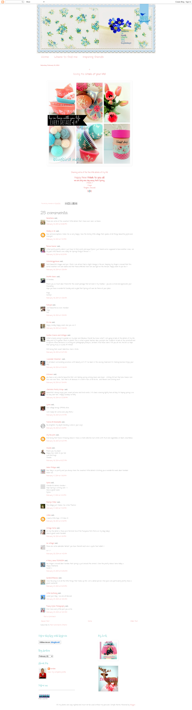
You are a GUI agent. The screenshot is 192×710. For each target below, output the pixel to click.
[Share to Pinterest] (76, 203)
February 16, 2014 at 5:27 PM (56, 441)
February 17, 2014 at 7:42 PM (56, 508)
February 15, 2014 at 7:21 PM (56, 239)
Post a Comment (50, 617)
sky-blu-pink (50, 435)
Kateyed (49, 305)
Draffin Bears (51, 277)
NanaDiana (50, 218)
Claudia (48, 448)
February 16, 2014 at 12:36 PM (57, 398)
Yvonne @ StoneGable (53, 422)
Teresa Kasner (51, 246)
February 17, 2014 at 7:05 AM (56, 476)
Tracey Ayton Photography (55, 606)
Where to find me (65, 57)
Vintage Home (51, 528)
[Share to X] (71, 203)
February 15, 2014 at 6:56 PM (56, 224)
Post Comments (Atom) (58, 625)
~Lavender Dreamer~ (54, 359)
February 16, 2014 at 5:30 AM (56, 367)
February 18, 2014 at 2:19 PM (56, 521)
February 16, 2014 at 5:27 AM (56, 352)
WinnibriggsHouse (52, 261)
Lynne (48, 405)
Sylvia (48, 483)
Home (45, 57)
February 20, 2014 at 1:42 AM (56, 554)
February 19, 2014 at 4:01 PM (56, 536)
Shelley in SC (51, 231)
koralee (53, 669)
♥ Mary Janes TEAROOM (55, 561)
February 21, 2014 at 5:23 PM (56, 586)
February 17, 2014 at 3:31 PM (56, 495)
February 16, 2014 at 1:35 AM (56, 315)
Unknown (49, 374)
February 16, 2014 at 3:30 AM (56, 328)
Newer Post (45, 621)
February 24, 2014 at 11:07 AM (56, 612)
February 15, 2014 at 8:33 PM (56, 254)
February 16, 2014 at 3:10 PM (56, 428)
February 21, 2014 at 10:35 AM (56, 571)
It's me (48, 322)
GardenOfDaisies (52, 578)
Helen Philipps (51, 467)
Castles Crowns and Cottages (56, 335)
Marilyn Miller (51, 502)
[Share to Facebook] (73, 203)
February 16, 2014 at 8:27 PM (56, 460)
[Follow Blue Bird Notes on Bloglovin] (50, 644)
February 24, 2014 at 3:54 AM (56, 599)
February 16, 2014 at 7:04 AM (56, 382)
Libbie (48, 515)
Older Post (134, 621)
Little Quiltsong (51, 593)
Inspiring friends (93, 57)
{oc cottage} (50, 543)
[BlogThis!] (68, 203)
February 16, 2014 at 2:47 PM (56, 415)
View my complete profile (57, 672)
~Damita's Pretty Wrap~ (55, 389)
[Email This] (66, 203)
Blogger (132, 705)
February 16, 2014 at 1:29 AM (56, 270)
